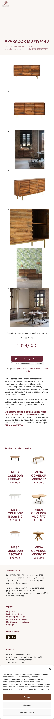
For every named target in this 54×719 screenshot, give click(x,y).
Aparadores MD (27, 363)
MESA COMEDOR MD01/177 (38, 513)
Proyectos (10, 611)
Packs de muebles (14, 614)
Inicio (7, 46)
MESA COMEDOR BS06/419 (15, 475)
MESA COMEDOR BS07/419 (15, 551)
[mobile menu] (50, 4)
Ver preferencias (27, 712)
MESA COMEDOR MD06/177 (38, 551)
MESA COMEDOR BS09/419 (15, 513)
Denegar (27, 705)
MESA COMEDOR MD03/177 (38, 475)
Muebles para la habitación (17, 622)
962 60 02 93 (21, 662)
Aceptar (27, 697)
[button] (49, 668)
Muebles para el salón (15, 617)
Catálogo (10, 625)
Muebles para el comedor (17, 619)
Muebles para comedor (24, 46)
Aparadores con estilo (14, 49)
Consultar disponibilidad (28, 359)
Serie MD (39, 363)
